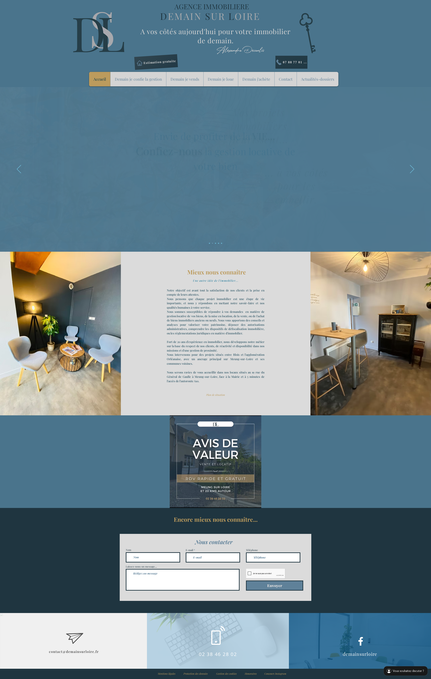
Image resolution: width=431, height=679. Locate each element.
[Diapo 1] (212, 243)
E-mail (189, 550)
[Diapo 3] (209, 243)
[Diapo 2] (215, 243)
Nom (128, 550)
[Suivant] (412, 169)
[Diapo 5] (221, 243)
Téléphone (252, 550)
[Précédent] (19, 169)
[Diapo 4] (218, 243)
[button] (195, 673)
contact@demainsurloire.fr (74, 651)
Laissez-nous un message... (141, 566)
